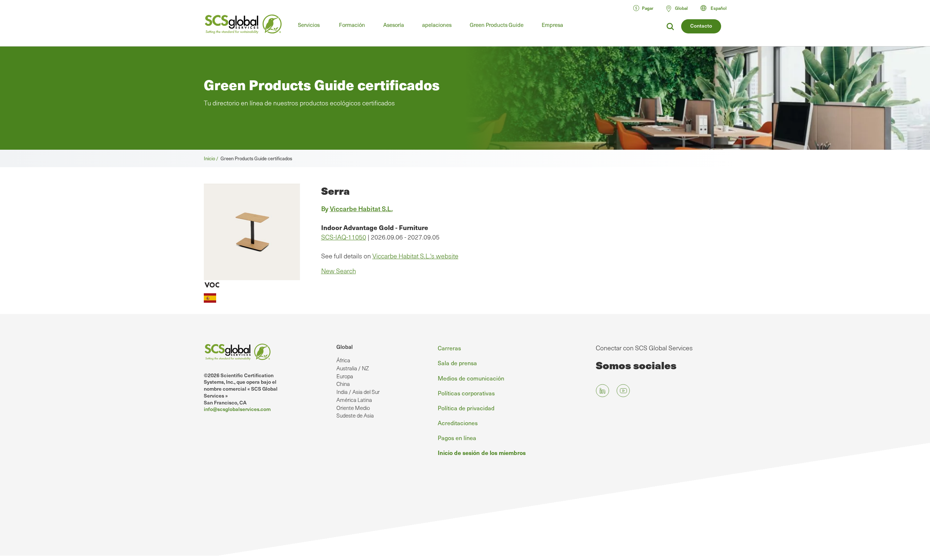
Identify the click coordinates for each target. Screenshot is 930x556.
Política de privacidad (466, 407)
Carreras (449, 347)
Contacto (701, 25)
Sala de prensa (457, 362)
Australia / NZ (352, 368)
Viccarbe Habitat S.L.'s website (415, 255)
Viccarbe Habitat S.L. (361, 208)
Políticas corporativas (466, 392)
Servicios (309, 25)
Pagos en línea (457, 437)
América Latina (354, 399)
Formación (352, 25)
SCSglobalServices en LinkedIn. (602, 390)
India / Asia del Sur (358, 391)
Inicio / (212, 158)
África (343, 360)
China (343, 383)
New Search (338, 270)
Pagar (648, 8)
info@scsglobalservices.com (237, 409)
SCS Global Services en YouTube (623, 390)
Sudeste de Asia (355, 415)
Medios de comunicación (471, 378)
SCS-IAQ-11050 (343, 237)
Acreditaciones (458, 422)
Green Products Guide (496, 25)
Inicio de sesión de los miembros (482, 452)
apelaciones (437, 25)
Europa (344, 376)
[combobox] (717, 8)
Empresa (552, 25)
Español (719, 8)
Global (344, 347)
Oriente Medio (353, 407)
